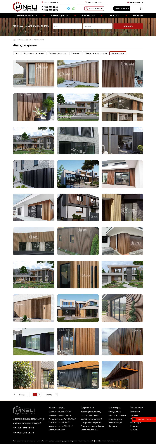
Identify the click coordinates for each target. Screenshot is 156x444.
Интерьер (76, 53)
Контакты (138, 16)
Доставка (134, 415)
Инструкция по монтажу (91, 411)
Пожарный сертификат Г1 (91, 422)
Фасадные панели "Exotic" (60, 422)
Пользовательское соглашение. (109, 441)
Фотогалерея (88, 16)
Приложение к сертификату (92, 426)
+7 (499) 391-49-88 (49, 7)
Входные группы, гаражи (34, 53)
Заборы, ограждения (58, 53)
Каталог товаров (25, 16)
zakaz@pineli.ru (136, 2)
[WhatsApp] (73, 8)
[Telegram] (68, 8)
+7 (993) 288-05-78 (49, 10)
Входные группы (115, 419)
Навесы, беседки (115, 422)
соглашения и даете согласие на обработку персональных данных (106, 32)
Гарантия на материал (90, 415)
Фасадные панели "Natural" (60, 415)
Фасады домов (118, 53)
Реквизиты (134, 426)
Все (17, 53)
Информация (57, 16)
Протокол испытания (89, 430)
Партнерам (114, 16)
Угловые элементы (57, 430)
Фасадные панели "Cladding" (61, 426)
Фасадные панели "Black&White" (62, 419)
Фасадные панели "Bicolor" (60, 411)
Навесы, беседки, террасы (96, 53)
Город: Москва (50, 2)
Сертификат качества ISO (91, 419)
